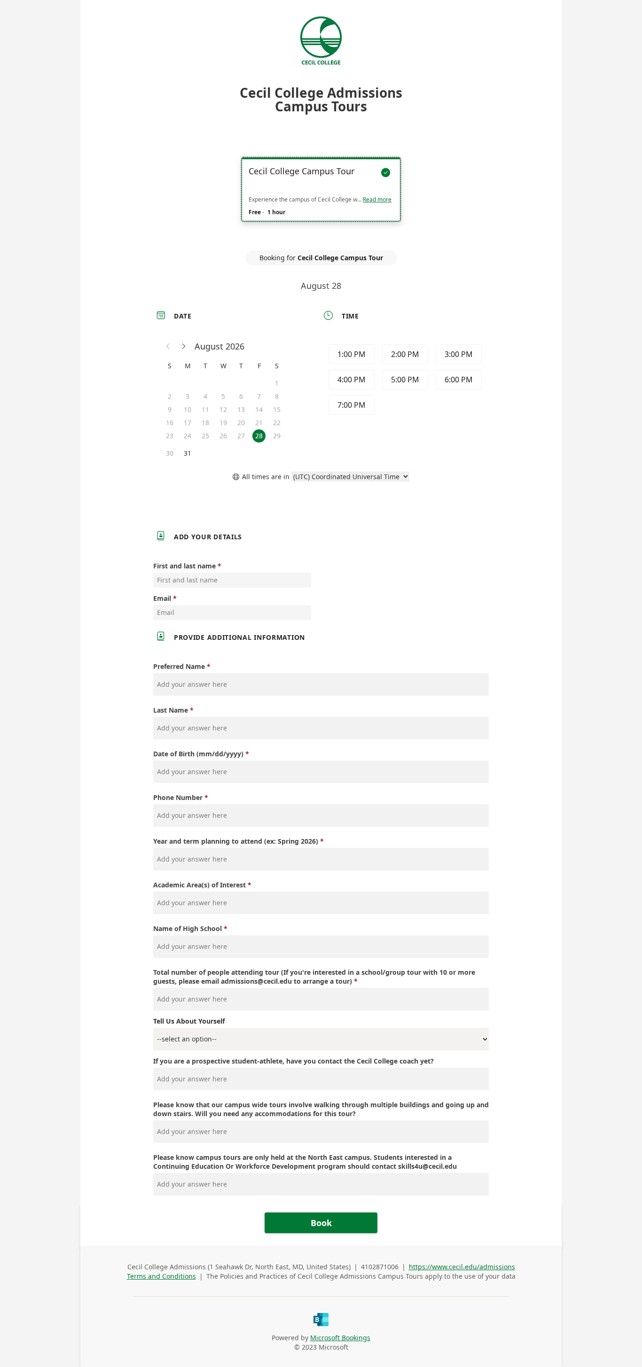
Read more (377, 199)
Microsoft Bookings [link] (340, 1337)
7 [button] (259, 396)
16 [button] (169, 422)
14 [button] (259, 409)
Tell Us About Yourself (189, 1021)
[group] (404, 381)
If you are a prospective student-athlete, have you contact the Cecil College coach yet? (293, 1060)
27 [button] (241, 435)
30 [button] (169, 453)
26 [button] (223, 435)
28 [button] (259, 435)
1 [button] (277, 383)
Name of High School (187, 928)
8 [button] (277, 396)
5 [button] (223, 396)
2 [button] (170, 396)
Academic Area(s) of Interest (199, 884)
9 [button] (170, 409)
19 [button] (223, 422)
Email (162, 598)
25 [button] (205, 435)
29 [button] (277, 435)
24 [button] (187, 435)
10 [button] (187, 409)
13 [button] (241, 409)
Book (321, 1222)
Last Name (170, 710)
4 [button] (205, 396)
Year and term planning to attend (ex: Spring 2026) (235, 841)
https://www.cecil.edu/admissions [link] (462, 1266)
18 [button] (205, 422)
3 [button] (187, 396)
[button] (168, 346)
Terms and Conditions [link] (161, 1276)
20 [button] (241, 422)
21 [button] (259, 422)
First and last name (184, 565)
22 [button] (277, 422)
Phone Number (178, 797)
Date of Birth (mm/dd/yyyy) (198, 753)
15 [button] (277, 409)
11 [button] (205, 409)
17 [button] (187, 422)
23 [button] (169, 435)
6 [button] (241, 396)
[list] (321, 197)
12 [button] (223, 409)
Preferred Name (179, 666)
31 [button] (187, 453)
